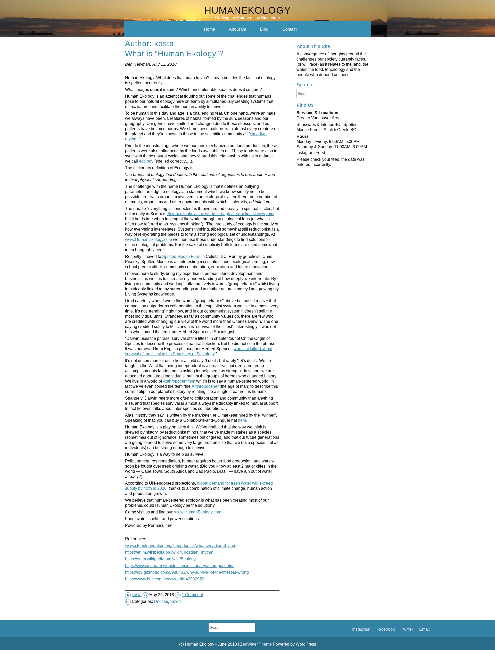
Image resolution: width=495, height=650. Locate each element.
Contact (289, 29)
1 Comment (192, 594)
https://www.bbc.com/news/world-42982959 (164, 578)
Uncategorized (167, 601)
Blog (264, 29)
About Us (237, 29)
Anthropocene (204, 386)
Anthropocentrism (179, 381)
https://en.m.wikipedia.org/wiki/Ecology (160, 558)
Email (424, 629)
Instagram (361, 629)
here (242, 420)
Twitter (407, 629)
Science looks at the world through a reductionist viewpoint (220, 213)
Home (209, 29)
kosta (137, 594)
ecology (146, 161)
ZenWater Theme (256, 644)
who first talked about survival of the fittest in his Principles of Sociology (198, 351)
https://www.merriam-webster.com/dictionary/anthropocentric (179, 565)
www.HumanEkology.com (148, 239)
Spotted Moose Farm (181, 256)
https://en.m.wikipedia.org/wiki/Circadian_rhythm (169, 552)
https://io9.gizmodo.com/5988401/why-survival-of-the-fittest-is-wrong (187, 572)
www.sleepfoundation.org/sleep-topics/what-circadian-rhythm (180, 545)
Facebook (385, 629)
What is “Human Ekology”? (174, 53)
